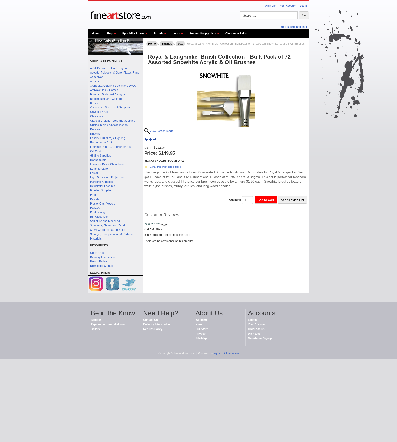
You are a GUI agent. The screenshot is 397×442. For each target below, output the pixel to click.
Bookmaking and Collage (106, 98)
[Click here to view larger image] (226, 98)
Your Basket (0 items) (294, 27)
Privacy (201, 333)
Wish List (270, 5)
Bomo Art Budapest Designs (107, 94)
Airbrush (95, 81)
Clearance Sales (236, 33)
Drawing (95, 133)
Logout (252, 320)
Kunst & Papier (99, 168)
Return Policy (98, 261)
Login (303, 5)
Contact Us (97, 252)
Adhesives (96, 77)
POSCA (95, 208)
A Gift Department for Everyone (109, 68)
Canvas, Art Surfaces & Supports (110, 107)
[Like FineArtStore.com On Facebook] (112, 284)
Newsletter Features (102, 186)
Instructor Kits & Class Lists (107, 164)
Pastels (94, 199)
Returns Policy (152, 329)
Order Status (256, 329)
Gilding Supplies (100, 155)
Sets (180, 43)
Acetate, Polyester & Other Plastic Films (114, 72)
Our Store (202, 329)
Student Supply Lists (202, 33)
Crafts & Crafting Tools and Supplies (112, 120)
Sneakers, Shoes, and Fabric (108, 225)
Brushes (95, 103)
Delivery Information (102, 257)
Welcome (202, 320)
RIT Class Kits (99, 216)
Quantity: (235, 199)
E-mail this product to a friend (165, 166)
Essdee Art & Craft (101, 142)
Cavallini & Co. (99, 112)
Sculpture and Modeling (105, 221)
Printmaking (97, 212)
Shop (109, 33)
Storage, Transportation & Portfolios (112, 234)
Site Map (201, 338)
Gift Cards (96, 151)
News (199, 324)
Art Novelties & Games (104, 90)
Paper (94, 195)
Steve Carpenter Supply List (107, 229)
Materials (96, 238)
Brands (158, 33)
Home (95, 33)
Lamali (94, 173)
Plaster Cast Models (102, 203)
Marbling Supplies (101, 181)
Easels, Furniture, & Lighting (107, 138)
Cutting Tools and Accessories (109, 125)
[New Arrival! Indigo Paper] (115, 54)
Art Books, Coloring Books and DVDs (113, 85)
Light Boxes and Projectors (107, 177)
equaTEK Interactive (226, 353)
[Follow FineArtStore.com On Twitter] (128, 284)
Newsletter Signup (101, 266)
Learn (176, 33)
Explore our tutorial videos (108, 324)
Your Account (288, 5)
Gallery (95, 329)
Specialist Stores (133, 33)
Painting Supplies (101, 190)
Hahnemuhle (98, 160)
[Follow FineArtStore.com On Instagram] (96, 284)
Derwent (95, 129)
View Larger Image (161, 131)
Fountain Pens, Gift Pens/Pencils (110, 146)
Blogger (96, 320)
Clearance (96, 116)
